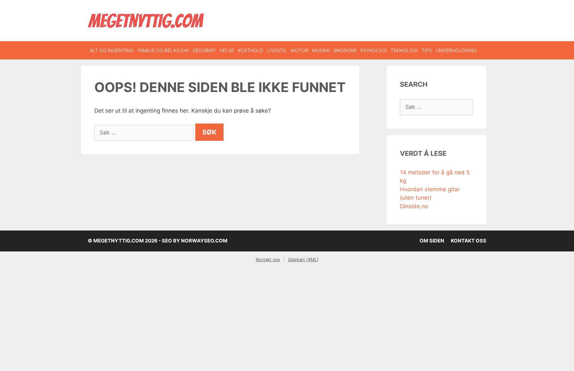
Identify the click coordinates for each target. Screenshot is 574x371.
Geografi (204, 50)
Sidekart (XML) (303, 259)
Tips (427, 50)
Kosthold (250, 50)
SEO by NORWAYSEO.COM (195, 240)
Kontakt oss (468, 240)
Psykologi (373, 50)
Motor (299, 50)
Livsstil (277, 50)
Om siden (432, 240)
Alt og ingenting (112, 50)
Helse (227, 50)
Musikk (321, 50)
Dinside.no (414, 206)
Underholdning (456, 50)
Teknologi (404, 50)
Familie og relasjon (163, 50)
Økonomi (345, 50)
